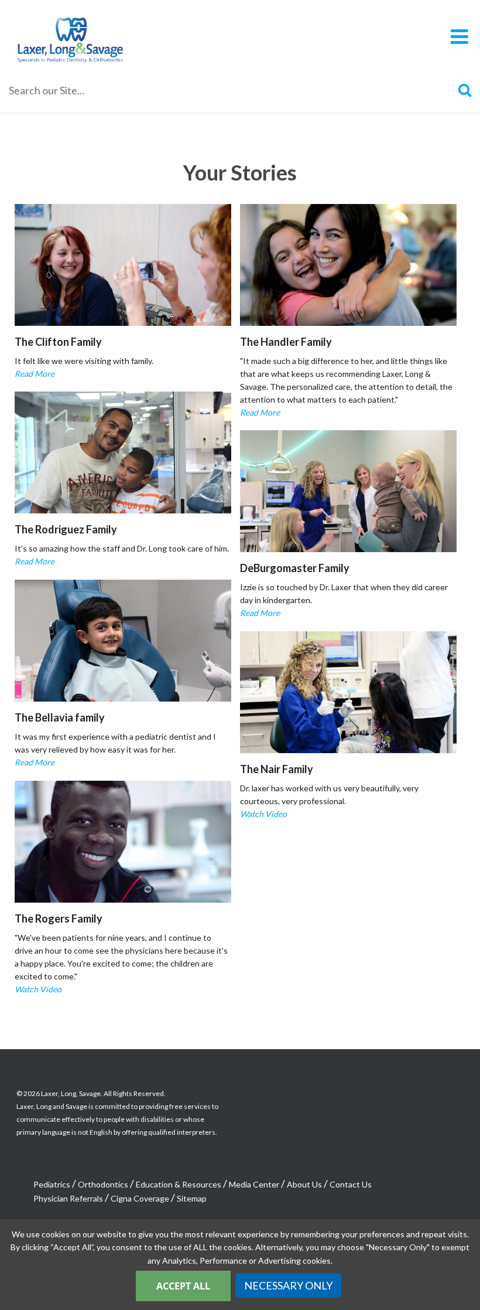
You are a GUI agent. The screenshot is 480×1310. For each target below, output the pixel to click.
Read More (34, 374)
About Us (304, 1184)
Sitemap (192, 1198)
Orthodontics (103, 1184)
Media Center (254, 1184)
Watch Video (263, 814)
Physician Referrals (68, 1198)
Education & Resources (178, 1184)
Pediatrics (51, 1184)
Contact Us (351, 1184)
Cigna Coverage (140, 1198)
